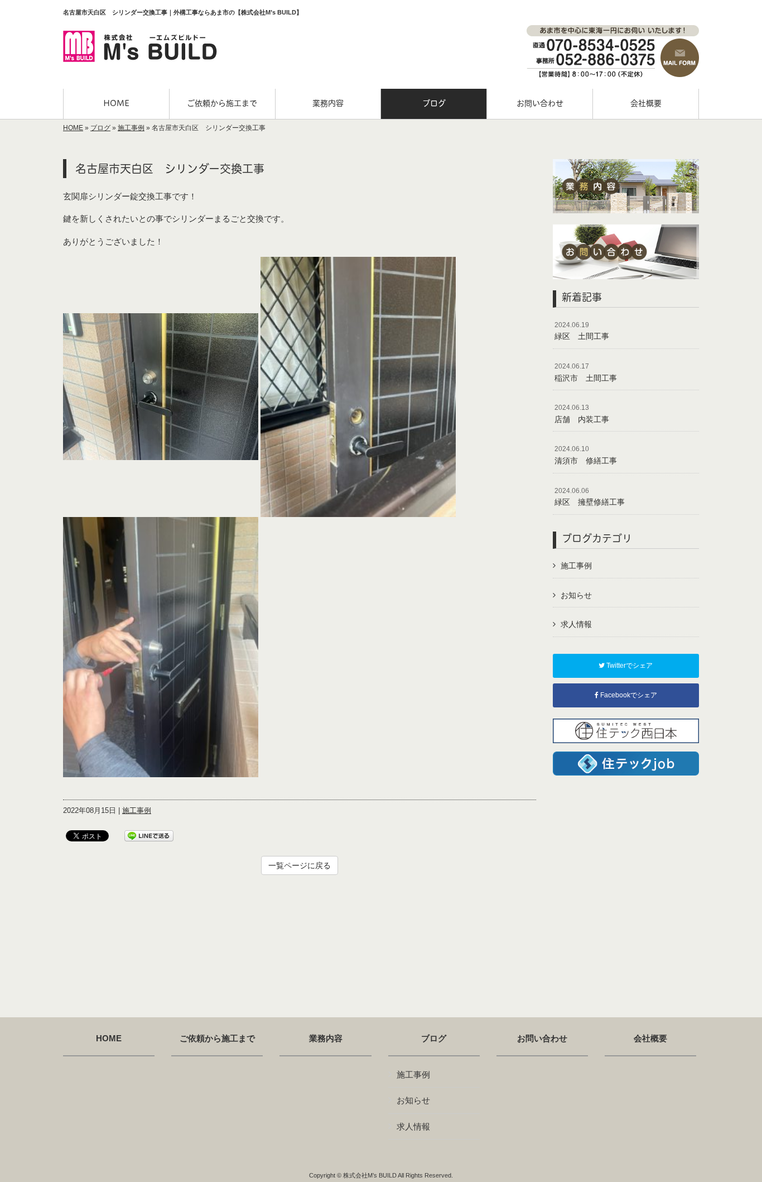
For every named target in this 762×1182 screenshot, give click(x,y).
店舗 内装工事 (581, 414)
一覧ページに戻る (299, 865)
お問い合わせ (542, 1038)
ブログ (100, 128)
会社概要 (650, 1038)
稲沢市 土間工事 (585, 372)
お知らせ (576, 595)
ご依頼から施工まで (217, 1038)
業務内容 (326, 1038)
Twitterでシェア (629, 665)
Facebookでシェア (628, 695)
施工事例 (131, 128)
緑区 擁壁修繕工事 (589, 497)
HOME (73, 128)
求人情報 (576, 624)
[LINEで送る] (148, 835)
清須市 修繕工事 (585, 455)
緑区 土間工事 (581, 331)
